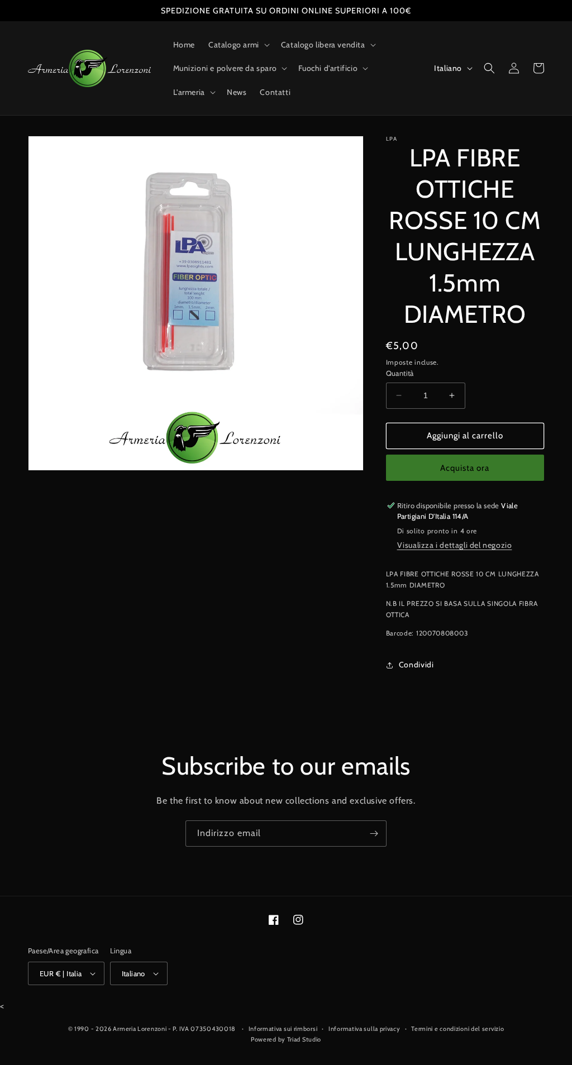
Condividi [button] (416, 665)
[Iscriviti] (373, 833)
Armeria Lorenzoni (139, 1029)
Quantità (400, 373)
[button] (238, 44)
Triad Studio (304, 1039)
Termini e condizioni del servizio (457, 1029)
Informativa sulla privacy (364, 1029)
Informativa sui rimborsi (283, 1029)
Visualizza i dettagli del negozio (454, 545)
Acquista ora (464, 468)
